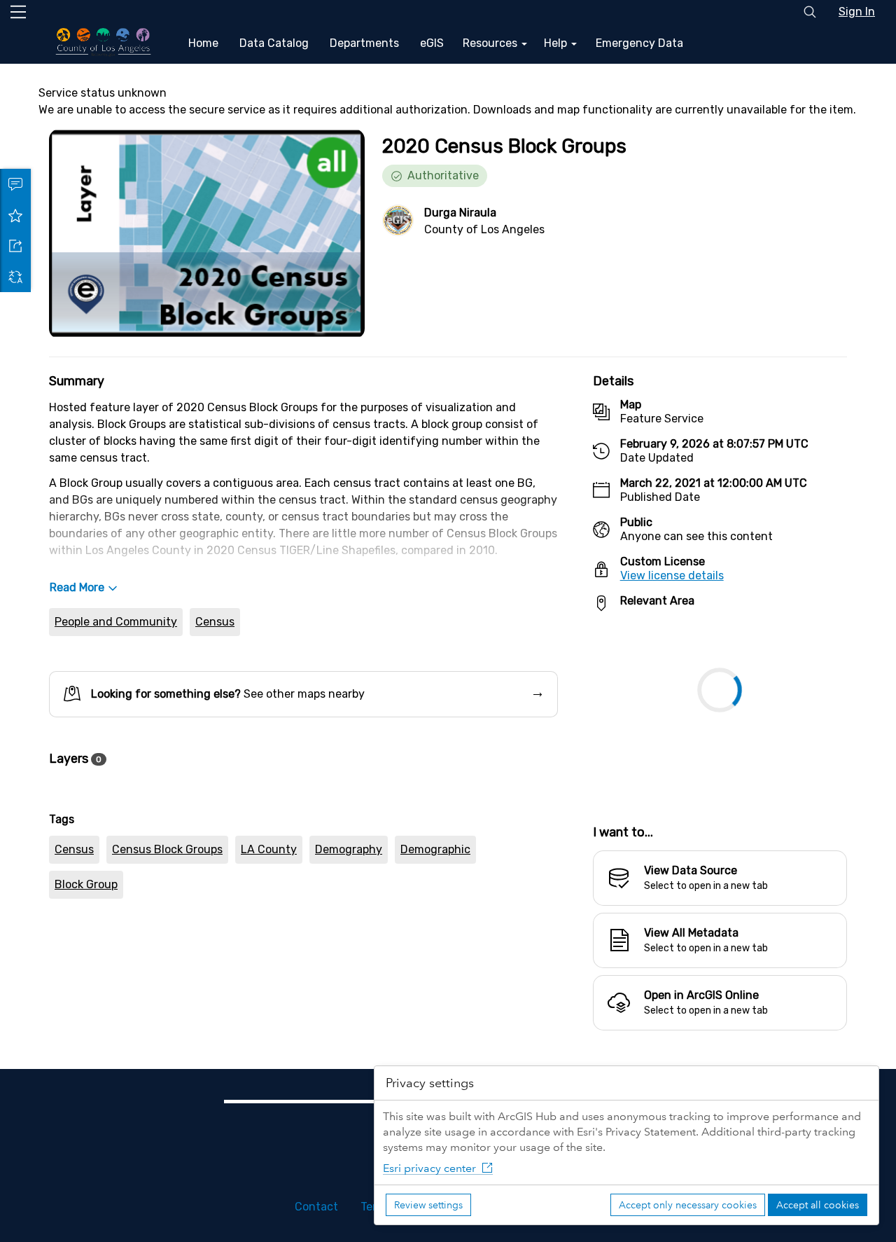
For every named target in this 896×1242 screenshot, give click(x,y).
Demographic (435, 849)
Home (203, 43)
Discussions (15, 184)
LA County (269, 849)
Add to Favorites (15, 215)
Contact (316, 1206)
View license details (672, 575)
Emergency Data (639, 43)
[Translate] (15, 276)
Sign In (857, 11)
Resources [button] (491, 43)
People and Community (116, 621)
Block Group (86, 884)
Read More (77, 587)
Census (214, 621)
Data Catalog (274, 43)
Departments (364, 43)
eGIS (432, 43)
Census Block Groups (167, 849)
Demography (348, 849)
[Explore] (720, 710)
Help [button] (557, 43)
